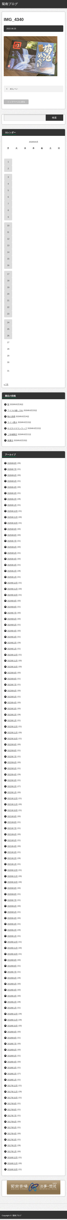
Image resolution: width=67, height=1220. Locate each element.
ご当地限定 (12, 434)
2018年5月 (12, 1056)
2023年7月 (12, 685)
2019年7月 (12, 972)
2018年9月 (12, 1032)
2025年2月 (12, 571)
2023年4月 (12, 702)
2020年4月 (12, 918)
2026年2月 (12, 499)
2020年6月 (12, 906)
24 (8, 322)
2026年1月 (12, 505)
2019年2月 (12, 1002)
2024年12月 (12, 583)
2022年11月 (12, 732)
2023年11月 (12, 661)
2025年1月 (12, 577)
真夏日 (10, 440)
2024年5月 (12, 625)
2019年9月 (12, 960)
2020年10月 (12, 882)
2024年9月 (12, 601)
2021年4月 (12, 846)
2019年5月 (12, 984)
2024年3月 (12, 637)
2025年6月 (12, 547)
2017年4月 (12, 1133)
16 (8, 265)
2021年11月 (12, 804)
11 (8, 232)
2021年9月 (12, 816)
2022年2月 (12, 786)
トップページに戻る (16, 102)
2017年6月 (12, 1122)
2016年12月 (12, 1157)
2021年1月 (12, 864)
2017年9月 (12, 1103)
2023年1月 (12, 720)
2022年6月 (12, 762)
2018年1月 (12, 1080)
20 (8, 294)
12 (8, 239)
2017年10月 (12, 1098)
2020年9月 (12, 888)
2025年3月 (12, 565)
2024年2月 (12, 643)
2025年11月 (12, 517)
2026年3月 (12, 493)
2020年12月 (12, 870)
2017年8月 (12, 1109)
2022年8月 (12, 750)
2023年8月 (12, 679)
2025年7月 (12, 541)
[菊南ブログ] (15, 4)
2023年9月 (12, 673)
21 (8, 300)
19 (8, 287)
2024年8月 (12, 607)
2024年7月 (12, 613)
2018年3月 (12, 1068)
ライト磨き (12, 422)
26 (8, 336)
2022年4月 (12, 774)
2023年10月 (12, 667)
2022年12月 (12, 726)
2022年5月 (12, 768)
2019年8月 (12, 966)
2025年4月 (12, 559)
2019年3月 (12, 996)
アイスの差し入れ (15, 410)
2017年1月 (12, 1151)
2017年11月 (12, 1092)
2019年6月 (12, 978)
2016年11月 (12, 1163)
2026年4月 (12, 487)
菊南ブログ (17, 1215)
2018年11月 (12, 1020)
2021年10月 (12, 810)
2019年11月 (12, 948)
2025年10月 (12, 523)
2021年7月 (12, 828)
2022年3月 (12, 780)
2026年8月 (12, 463)
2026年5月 (12, 481)
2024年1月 (12, 649)
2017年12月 (12, 1086)
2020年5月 (12, 912)
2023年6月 (12, 691)
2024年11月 (12, 589)
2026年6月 (12, 475)
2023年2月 (12, 715)
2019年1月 (12, 1008)
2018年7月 (12, 1044)
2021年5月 (12, 840)
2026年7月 (12, 469)
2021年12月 (12, 798)
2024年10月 (12, 595)
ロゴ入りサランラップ (17, 428)
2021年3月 (12, 852)
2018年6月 (12, 1050)
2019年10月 (12, 954)
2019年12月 (12, 942)
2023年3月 (12, 708)
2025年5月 (12, 553)
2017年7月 (12, 1116)
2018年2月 (12, 1074)
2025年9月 (12, 529)
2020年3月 (12, 924)
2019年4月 (12, 990)
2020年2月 (12, 930)
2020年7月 (12, 900)
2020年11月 (12, 876)
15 (8, 259)
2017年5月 (12, 1127)
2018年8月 (12, 1038)
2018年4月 (12, 1062)
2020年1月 (12, 936)
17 (8, 274)
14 (8, 252)
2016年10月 (12, 1169)
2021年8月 (12, 822)
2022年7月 (12, 756)
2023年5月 (12, 697)
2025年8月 (12, 535)
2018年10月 (12, 1026)
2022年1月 (12, 792)
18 (8, 281)
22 (8, 307)
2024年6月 (12, 619)
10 (8, 225)
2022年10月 (12, 739)
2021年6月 (12, 834)
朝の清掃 (11, 416)
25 (8, 329)
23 (8, 314)
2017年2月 (12, 1145)
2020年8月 (12, 894)
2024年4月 (12, 631)
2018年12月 (12, 1014)
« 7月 (6, 384)
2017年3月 (12, 1139)
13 (8, 245)
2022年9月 (12, 744)
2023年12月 (12, 655)
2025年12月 (12, 511)
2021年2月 (12, 858)
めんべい (14, 89)
